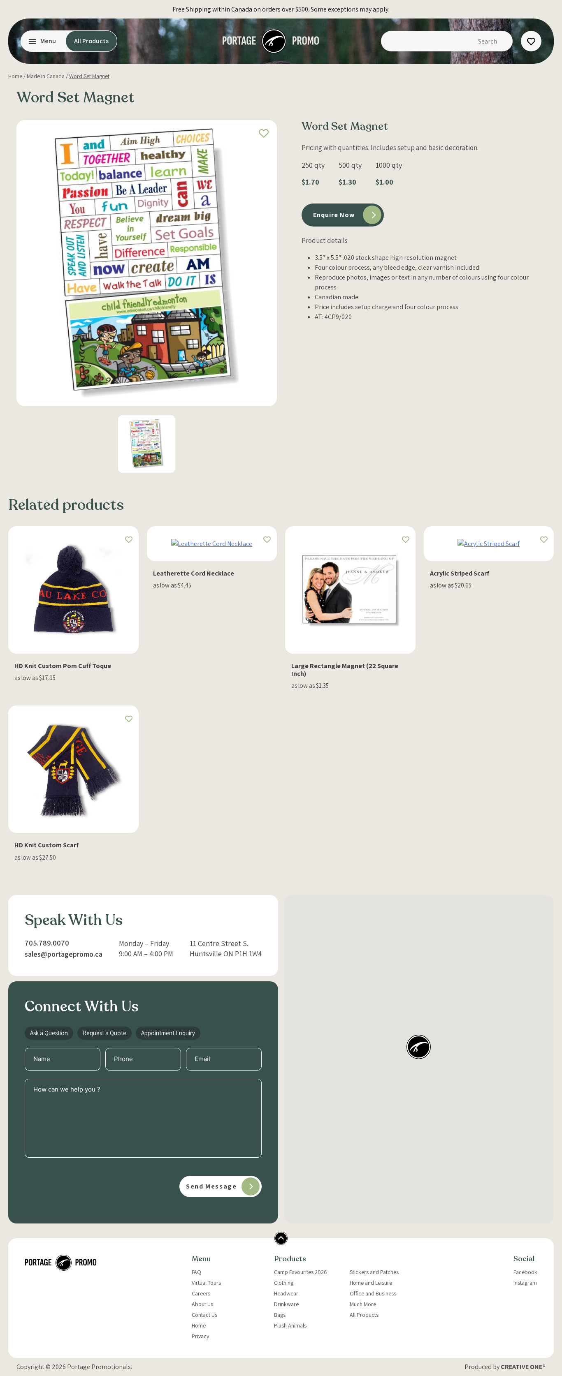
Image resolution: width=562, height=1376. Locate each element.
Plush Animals (290, 1325)
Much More (363, 1304)
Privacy (200, 1336)
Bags (280, 1314)
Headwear (286, 1293)
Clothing (283, 1282)
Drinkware (286, 1304)
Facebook (525, 1272)
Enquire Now (334, 214)
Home (15, 76)
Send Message (211, 1186)
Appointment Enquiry (168, 1033)
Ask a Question (49, 1033)
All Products (91, 41)
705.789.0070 (47, 943)
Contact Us (204, 1314)
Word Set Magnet (89, 76)
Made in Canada (46, 76)
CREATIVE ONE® (523, 1366)
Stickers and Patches (374, 1272)
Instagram (525, 1282)
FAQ (196, 1272)
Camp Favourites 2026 (300, 1272)
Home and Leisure (371, 1282)
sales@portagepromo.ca (63, 954)
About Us (202, 1304)
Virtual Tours (206, 1282)
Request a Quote (104, 1033)
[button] (264, 133)
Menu (48, 41)
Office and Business (373, 1293)
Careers (201, 1293)
